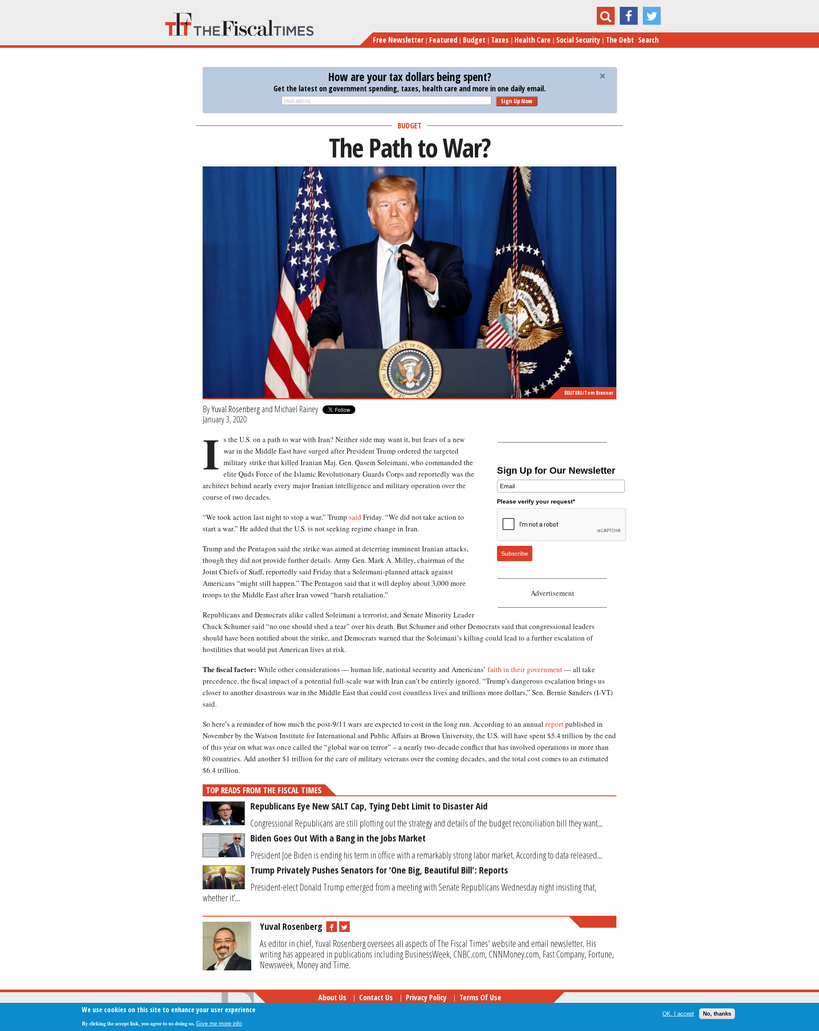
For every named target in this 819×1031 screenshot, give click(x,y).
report (554, 724)
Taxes (500, 40)
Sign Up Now (516, 101)
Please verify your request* (536, 501)
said (355, 517)
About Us (332, 997)
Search (648, 40)
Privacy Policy (426, 997)
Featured (443, 40)
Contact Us (376, 997)
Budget (474, 40)
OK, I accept (678, 1014)
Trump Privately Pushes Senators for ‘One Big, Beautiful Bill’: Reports (379, 869)
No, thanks (717, 1014)
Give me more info (219, 1023)
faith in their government (525, 669)
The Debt (620, 40)
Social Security (578, 40)
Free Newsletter (398, 40)
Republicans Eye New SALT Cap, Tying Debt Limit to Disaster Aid (369, 805)
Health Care (532, 40)
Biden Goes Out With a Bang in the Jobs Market (338, 837)
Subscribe (514, 553)
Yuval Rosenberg (236, 409)
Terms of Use (480, 997)
